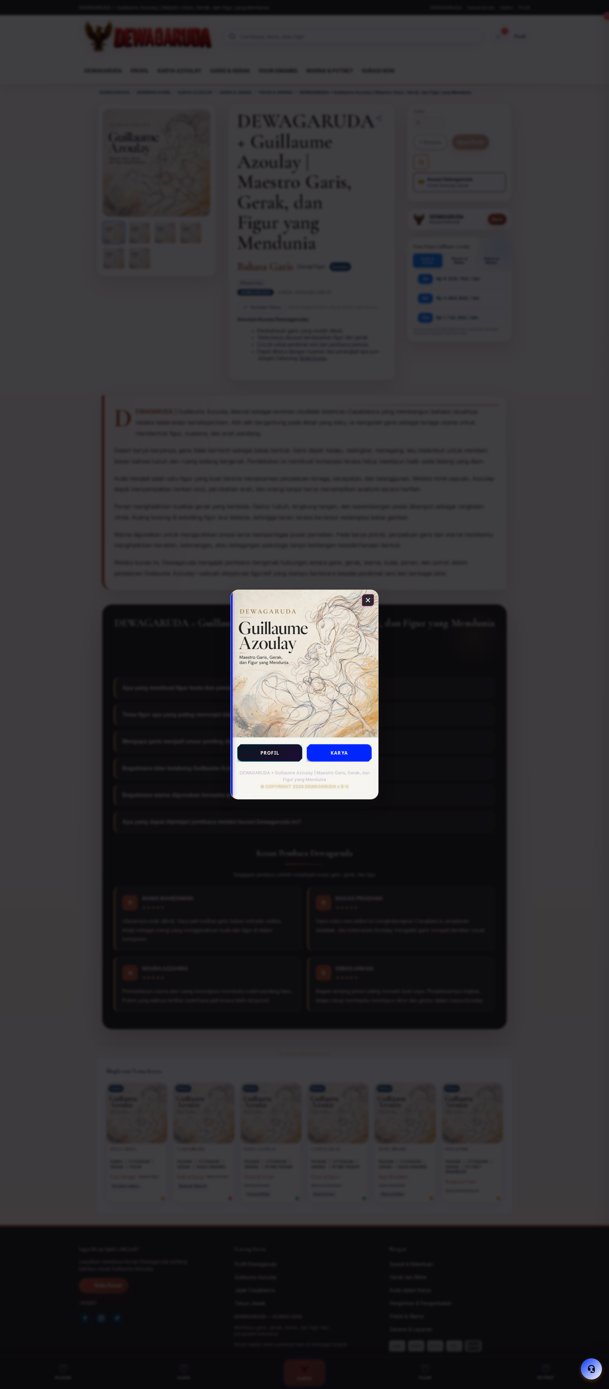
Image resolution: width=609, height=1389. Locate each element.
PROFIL (269, 753)
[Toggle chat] (591, 1368)
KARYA (339, 753)
